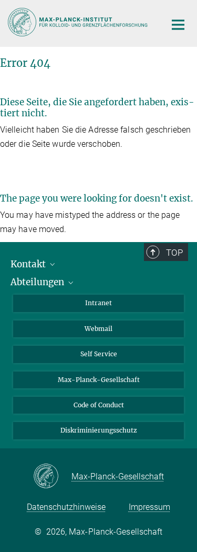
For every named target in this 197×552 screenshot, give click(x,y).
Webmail (98, 329)
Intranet (98, 303)
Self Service (98, 354)
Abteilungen (38, 282)
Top (174, 252)
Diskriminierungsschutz (98, 430)
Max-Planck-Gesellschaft (99, 380)
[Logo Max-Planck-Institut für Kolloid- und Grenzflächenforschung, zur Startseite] (79, 22)
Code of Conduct (99, 405)
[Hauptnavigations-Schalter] (178, 24)
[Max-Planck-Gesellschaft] (52, 476)
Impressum (149, 507)
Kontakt (29, 264)
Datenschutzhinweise (66, 507)
